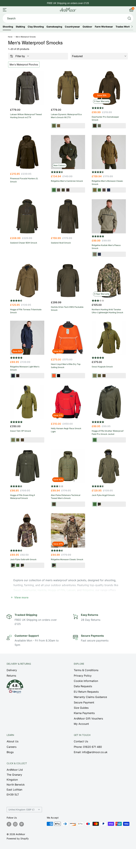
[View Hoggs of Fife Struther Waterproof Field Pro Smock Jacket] (109, 402)
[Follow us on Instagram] (15, 824)
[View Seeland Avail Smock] (68, 216)
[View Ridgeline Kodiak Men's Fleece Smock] (109, 216)
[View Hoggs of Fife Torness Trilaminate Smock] (27, 281)
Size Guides (81, 707)
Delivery (12, 670)
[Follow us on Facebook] (9, 824)
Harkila (42, 590)
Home (10, 37)
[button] (34, 687)
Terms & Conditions (86, 670)
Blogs (10, 752)
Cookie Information (86, 681)
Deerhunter (29, 590)
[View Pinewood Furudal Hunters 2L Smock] (27, 152)
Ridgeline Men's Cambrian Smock (67, 181)
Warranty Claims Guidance (90, 697)
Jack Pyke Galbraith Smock (23, 559)
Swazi (17, 590)
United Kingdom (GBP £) (21, 809)
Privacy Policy (83, 675)
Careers (11, 746)
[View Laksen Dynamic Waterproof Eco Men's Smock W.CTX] (68, 88)
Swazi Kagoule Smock (102, 366)
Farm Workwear (104, 26)
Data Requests (83, 686)
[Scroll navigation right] (132, 26)
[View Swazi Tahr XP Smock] (27, 402)
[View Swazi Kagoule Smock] (109, 338)
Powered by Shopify (18, 838)
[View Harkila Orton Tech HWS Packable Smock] (68, 281)
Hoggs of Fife (56, 590)
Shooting (8, 26)
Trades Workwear (126, 26)
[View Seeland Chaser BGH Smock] (27, 216)
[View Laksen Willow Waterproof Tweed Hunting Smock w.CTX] (27, 88)
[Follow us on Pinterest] (21, 824)
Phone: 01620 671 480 (88, 746)
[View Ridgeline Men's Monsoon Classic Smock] (109, 152)
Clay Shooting (36, 26)
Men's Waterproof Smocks (26, 37)
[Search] (129, 18)
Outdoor (87, 26)
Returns (11, 675)
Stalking (20, 26)
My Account (81, 723)
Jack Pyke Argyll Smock (103, 495)
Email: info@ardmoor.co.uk (90, 752)
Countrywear (72, 26)
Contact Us (81, 741)
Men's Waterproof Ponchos (24, 64)
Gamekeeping (54, 26)
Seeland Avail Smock (61, 242)
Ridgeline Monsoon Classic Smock (67, 559)
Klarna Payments (84, 713)
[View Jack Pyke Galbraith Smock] (27, 530)
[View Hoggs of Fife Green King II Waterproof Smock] (27, 466)
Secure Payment (84, 702)
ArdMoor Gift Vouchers (88, 718)
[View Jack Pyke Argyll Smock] (109, 466)
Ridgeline (88, 590)
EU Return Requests (86, 691)
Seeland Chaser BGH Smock (23, 242)
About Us (12, 741)
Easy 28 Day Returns (68, 3)
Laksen (71, 590)
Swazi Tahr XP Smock (20, 431)
